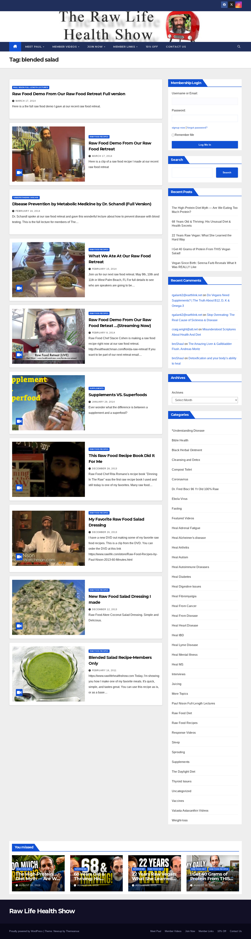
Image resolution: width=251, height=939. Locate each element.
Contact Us (176, 46)
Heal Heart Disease (185, 625)
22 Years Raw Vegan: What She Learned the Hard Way (154, 878)
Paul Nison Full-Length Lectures (30, 87)
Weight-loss (180, 820)
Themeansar (72, 931)
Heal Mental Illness (185, 654)
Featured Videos (183, 518)
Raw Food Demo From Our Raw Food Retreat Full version (68, 93)
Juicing (176, 683)
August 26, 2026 (88, 885)
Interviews (178, 674)
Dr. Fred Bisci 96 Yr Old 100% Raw (195, 489)
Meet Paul (34, 46)
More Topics (180, 693)
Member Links (124, 46)
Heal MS (177, 664)
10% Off (152, 46)
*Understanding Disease (26, 198)
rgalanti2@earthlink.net (187, 295)
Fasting (177, 508)
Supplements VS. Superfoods (118, 394)
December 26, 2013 (104, 532)
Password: (179, 110)
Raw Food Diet (182, 713)
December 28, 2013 (104, 468)
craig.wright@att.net (185, 329)
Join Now (95, 46)
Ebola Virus (179, 498)
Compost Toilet (182, 469)
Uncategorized (181, 791)
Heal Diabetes (181, 576)
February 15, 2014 (104, 269)
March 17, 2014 (26, 101)
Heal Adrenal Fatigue (186, 528)
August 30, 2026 (29, 885)
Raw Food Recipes (99, 137)
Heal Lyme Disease (185, 645)
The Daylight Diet (183, 771)
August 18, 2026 (204, 885)
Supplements (97, 388)
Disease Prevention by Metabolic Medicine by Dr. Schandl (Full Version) (81, 203)
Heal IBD (178, 635)
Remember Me (184, 134)
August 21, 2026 (146, 885)
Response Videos (184, 732)
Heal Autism (180, 557)
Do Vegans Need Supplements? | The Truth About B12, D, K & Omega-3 (201, 300)
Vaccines (178, 800)
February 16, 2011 (104, 670)
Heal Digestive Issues (186, 586)
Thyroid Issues (181, 781)
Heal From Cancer (184, 606)
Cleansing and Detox (186, 459)
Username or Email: (185, 93)
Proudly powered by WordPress (26, 931)
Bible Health (180, 440)
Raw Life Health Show (42, 911)
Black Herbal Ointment (187, 450)
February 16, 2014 (28, 211)
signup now (178, 127)
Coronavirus (180, 479)
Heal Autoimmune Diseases (190, 567)
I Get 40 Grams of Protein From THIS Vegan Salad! (210, 878)
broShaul (178, 343)
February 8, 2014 (103, 332)
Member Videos (65, 46)
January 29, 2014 (103, 402)
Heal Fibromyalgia (184, 596)
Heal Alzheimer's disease (189, 537)
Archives (177, 392)
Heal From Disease (185, 615)
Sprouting (178, 752)
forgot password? (197, 127)
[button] (238, 46)
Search (177, 160)
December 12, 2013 (104, 609)
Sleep (176, 742)
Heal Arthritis (180, 547)
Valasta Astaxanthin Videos (190, 810)
